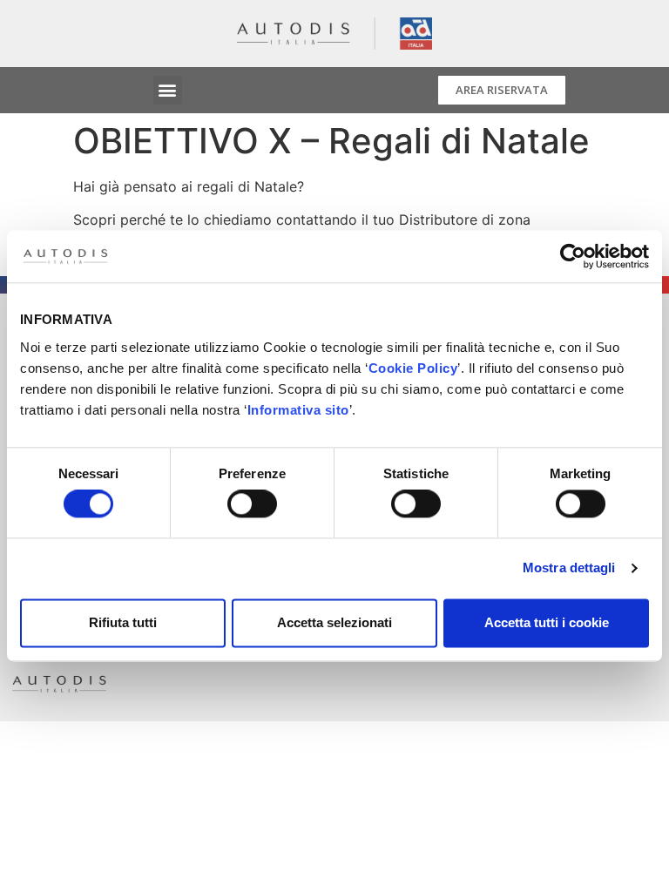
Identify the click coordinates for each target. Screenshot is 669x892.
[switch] (252, 504)
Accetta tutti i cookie (546, 622)
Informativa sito (298, 409)
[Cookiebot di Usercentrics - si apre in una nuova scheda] (573, 256)
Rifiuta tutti (123, 622)
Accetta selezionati (334, 622)
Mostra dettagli (569, 568)
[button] (167, 90)
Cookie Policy (413, 368)
